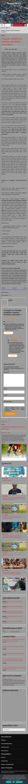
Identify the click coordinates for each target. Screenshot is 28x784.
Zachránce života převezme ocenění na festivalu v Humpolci (13, 498)
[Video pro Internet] (14, 546)
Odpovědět (8, 333)
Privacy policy (19, 782)
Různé (3, 35)
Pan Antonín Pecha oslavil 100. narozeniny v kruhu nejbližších (11, 573)
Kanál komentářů (5, 747)
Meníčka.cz (8, 631)
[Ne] (26, 779)
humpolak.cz (14, 3)
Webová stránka (8, 401)
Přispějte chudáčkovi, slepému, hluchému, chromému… (12, 42)
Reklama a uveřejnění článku (7, 764)
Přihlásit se (3, 740)
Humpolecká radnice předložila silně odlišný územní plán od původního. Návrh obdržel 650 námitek (13, 661)
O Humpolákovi (4, 761)
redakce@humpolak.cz (16, 679)
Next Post (4, 421)
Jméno (5, 388)
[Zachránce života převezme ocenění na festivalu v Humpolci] (14, 489)
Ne (13, 782)
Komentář (7, 372)
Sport (3, 424)
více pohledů (13, 591)
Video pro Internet (7, 555)
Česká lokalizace (4, 750)
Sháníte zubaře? (6, 480)
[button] (12, 25)
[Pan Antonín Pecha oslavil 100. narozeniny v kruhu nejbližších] (14, 563)
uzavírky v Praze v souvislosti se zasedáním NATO (11, 517)
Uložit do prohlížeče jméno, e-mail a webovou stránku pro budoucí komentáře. (14, 409)
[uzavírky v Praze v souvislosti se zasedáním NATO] (14, 508)
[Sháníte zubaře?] (14, 472)
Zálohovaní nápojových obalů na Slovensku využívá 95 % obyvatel (12, 536)
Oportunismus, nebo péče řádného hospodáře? (13, 653)
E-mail (5, 395)
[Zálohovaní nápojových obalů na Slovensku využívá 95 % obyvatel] (14, 527)
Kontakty (3, 757)
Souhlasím (8, 782)
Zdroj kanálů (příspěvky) (6, 743)
